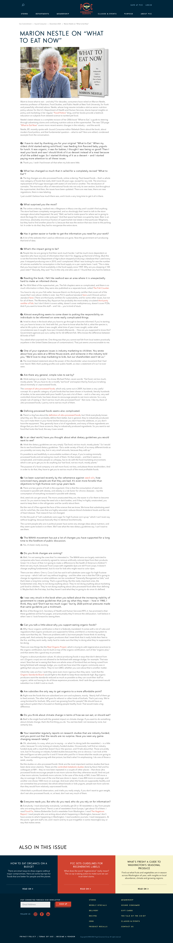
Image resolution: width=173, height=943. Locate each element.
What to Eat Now (29, 125)
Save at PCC (137, 5)
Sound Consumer (40, 24)
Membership (63, 14)
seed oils (89, 478)
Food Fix (29, 812)
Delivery (93, 911)
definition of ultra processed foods (65, 415)
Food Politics (60, 113)
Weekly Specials (98, 905)
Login (149, 5)
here (84, 295)
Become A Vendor (65, 937)
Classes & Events (107, 14)
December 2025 (55, 24)
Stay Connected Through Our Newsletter (40, 900)
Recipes (93, 916)
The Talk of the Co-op (133, 916)
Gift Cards (127, 911)
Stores (24, 14)
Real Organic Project (56, 647)
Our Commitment (25, 24)
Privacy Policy (28, 937)
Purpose (128, 14)
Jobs (91, 921)
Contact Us (127, 927)
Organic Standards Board (32, 675)
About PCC (146, 14)
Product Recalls (98, 927)
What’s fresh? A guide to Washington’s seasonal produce (144, 865)
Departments (42, 14)
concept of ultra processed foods (39, 389)
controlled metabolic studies (71, 767)
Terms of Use (46, 937)
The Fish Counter (101, 288)
